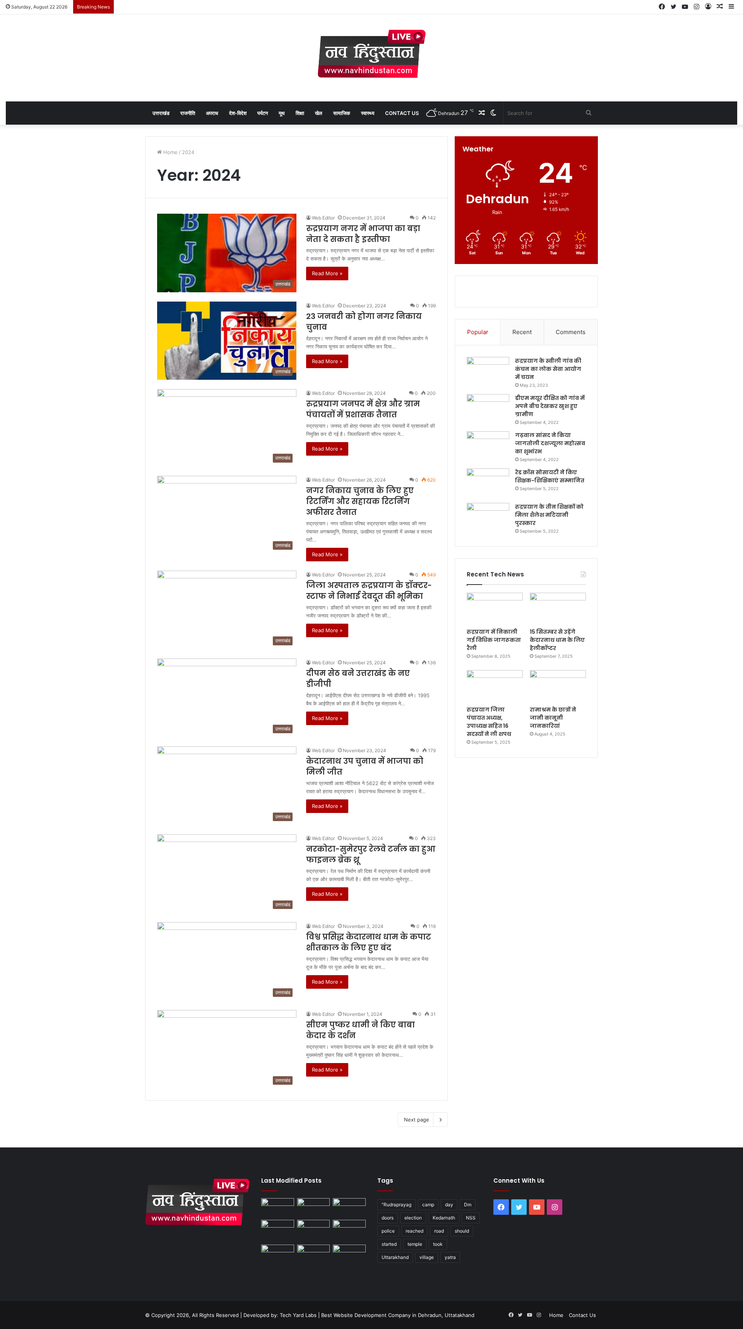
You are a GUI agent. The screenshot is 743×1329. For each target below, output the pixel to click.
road (439, 1231)
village (426, 1257)
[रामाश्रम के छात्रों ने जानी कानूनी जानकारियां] (558, 686)
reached (414, 1231)
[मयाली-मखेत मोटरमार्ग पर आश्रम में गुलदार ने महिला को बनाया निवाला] (277, 1254)
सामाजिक (341, 113)
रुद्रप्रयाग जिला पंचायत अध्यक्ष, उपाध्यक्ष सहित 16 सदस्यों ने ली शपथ (489, 722)
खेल (318, 113)
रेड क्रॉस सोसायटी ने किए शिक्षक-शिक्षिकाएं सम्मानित (549, 476)
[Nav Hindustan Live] (372, 54)
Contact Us (402, 113)
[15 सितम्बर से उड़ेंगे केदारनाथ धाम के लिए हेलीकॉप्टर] (558, 608)
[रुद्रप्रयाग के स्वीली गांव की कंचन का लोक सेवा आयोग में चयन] (488, 371)
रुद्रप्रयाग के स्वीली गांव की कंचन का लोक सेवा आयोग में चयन (548, 369)
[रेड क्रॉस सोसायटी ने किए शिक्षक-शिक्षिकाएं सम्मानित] (488, 482)
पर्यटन (262, 113)
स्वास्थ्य (367, 113)
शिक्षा (300, 113)
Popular (477, 332)
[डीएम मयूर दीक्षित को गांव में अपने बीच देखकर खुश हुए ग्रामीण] (488, 408)
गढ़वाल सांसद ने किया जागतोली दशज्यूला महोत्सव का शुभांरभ (550, 443)
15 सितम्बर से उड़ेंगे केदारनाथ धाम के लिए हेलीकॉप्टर (557, 640)
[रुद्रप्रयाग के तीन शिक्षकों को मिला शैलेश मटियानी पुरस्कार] (488, 517)
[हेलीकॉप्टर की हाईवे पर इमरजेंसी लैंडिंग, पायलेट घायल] (313, 1254)
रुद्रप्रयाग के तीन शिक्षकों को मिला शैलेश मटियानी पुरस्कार (549, 515)
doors (388, 1218)
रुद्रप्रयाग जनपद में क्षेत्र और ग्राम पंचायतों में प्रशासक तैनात (363, 409)
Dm (467, 1204)
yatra (450, 1257)
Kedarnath (444, 1218)
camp (428, 1204)
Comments (570, 332)
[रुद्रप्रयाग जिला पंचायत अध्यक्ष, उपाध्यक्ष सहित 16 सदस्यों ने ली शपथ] (495, 686)
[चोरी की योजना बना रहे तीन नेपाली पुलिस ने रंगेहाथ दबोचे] (349, 1254)
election (413, 1218)
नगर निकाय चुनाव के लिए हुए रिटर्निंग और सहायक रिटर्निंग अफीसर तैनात (360, 501)
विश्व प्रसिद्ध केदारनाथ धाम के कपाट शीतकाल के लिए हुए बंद (368, 942)
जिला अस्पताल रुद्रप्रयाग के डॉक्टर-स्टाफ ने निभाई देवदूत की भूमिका (369, 591)
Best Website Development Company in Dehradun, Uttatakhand (397, 1315)
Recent (522, 332)
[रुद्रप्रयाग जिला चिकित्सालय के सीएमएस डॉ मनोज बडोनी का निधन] (349, 1231)
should (462, 1231)
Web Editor (323, 218)
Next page (416, 1119)
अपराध (212, 113)
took (438, 1244)
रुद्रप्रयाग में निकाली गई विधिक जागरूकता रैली (494, 640)
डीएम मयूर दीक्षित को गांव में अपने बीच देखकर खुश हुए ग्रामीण (550, 406)
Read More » (327, 273)
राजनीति (187, 113)
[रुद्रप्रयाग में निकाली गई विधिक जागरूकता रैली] (495, 608)
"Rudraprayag (396, 1204)
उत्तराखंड (160, 113)
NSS (471, 1218)
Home (170, 152)
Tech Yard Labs (298, 1315)
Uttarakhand (395, 1257)
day (449, 1204)
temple (414, 1244)
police (388, 1231)
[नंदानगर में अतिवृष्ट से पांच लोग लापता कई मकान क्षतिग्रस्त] (277, 1207)
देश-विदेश (238, 113)
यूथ (282, 113)
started (389, 1244)
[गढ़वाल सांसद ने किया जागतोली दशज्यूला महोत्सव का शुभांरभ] (488, 445)
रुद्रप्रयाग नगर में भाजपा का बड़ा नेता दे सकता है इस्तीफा (363, 234)
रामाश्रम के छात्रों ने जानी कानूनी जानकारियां (553, 718)
